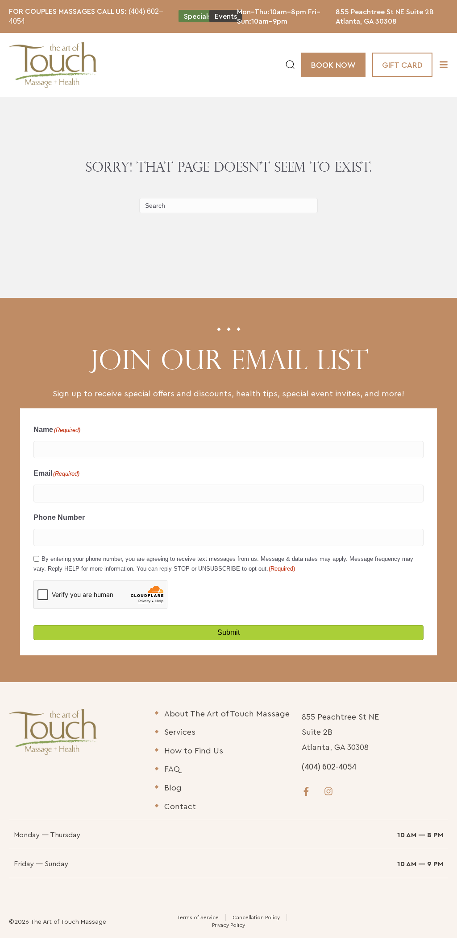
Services (179, 731)
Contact (180, 806)
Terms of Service (198, 917)
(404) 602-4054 (329, 766)
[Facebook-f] (306, 791)
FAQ (172, 768)
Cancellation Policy (256, 917)
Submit (228, 632)
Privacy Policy (228, 925)
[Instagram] (328, 791)
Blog (173, 787)
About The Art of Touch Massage (227, 713)
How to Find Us (193, 750)
